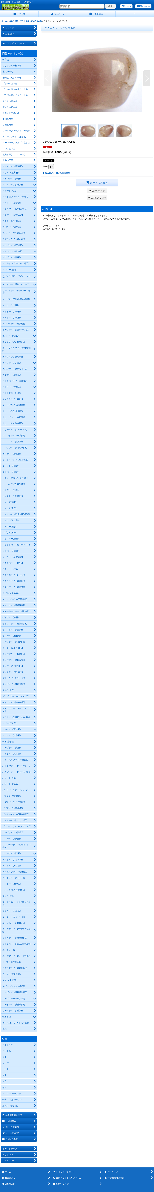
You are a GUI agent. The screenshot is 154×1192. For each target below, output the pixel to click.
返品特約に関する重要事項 (57, 173)
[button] (135, 14)
